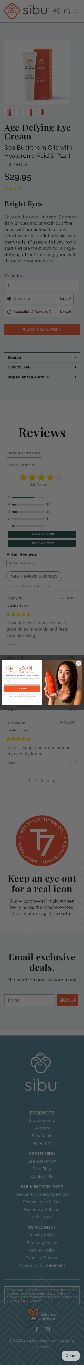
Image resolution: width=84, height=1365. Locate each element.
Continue (22, 688)
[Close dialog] (78, 663)
